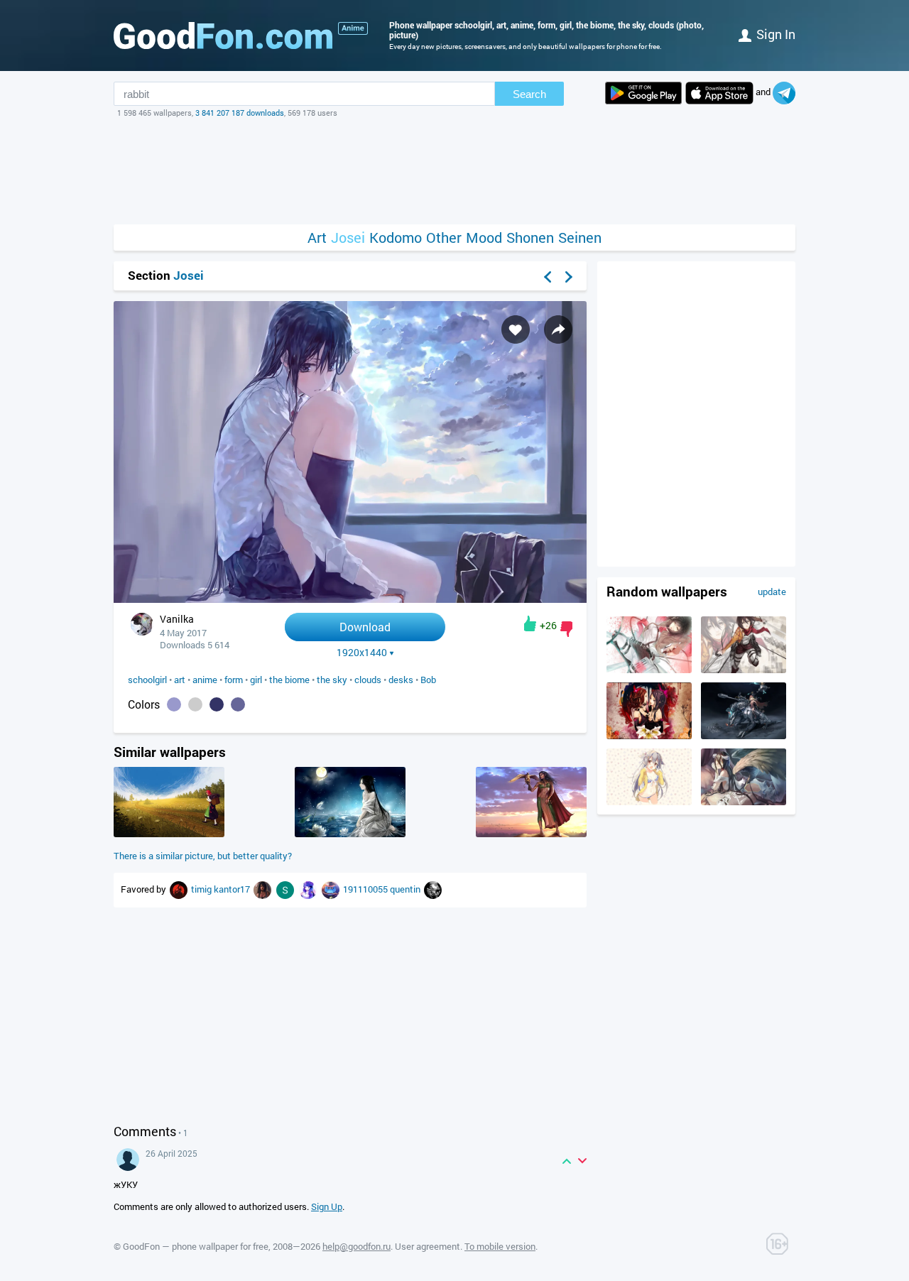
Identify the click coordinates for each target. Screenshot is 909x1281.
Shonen (530, 237)
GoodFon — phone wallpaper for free (195, 1246)
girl (256, 679)
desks (400, 679)
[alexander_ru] (331, 889)
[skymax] (179, 889)
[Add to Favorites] (515, 329)
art (179, 679)
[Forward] (568, 277)
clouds (367, 679)
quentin (406, 889)
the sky (332, 679)
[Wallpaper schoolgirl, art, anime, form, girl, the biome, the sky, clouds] (350, 599)
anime (204, 679)
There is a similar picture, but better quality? (203, 855)
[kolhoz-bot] (263, 889)
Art (317, 237)
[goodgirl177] (433, 889)
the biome (289, 679)
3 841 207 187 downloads (239, 112)
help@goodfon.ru (356, 1246)
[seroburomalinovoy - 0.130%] (238, 704)
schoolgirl (147, 679)
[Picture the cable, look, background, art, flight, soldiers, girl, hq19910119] (743, 669)
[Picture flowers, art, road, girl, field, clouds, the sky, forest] (169, 833)
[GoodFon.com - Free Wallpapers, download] (223, 35)
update (772, 591)
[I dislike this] (566, 629)
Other (444, 237)
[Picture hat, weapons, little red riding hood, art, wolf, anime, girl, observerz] (743, 735)
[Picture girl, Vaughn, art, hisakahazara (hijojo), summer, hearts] (649, 801)
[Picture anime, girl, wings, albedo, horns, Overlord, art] (743, 801)
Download (365, 626)
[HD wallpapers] (643, 93)
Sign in (775, 34)
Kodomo (395, 237)
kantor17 (233, 889)
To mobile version (499, 1246)
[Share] (558, 329)
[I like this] (530, 623)
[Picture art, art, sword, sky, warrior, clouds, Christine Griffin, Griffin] (531, 833)
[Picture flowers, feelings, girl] (649, 735)
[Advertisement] (454, 171)
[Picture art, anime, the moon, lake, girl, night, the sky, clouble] (350, 833)
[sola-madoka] (286, 889)
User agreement (427, 1246)
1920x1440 (362, 653)
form (233, 679)
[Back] (547, 277)
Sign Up (326, 1206)
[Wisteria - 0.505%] (174, 704)
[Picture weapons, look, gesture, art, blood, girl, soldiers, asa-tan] (649, 669)
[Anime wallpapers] (353, 28)
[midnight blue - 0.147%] (216, 704)
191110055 (366, 889)
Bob (428, 679)
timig (202, 889)
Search (529, 94)
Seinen (580, 237)
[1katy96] (309, 889)
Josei (348, 237)
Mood (484, 237)
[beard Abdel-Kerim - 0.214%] (195, 704)
